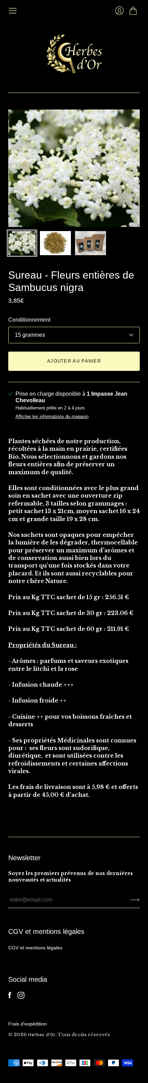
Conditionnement (29, 320)
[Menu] (13, 10)
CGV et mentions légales (35, 947)
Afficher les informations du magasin (51, 416)
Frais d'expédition (27, 1024)
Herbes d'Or (41, 1034)
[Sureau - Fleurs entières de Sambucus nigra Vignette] (22, 243)
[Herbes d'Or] (74, 54)
